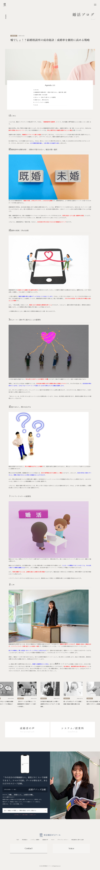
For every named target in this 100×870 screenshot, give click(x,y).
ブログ (52, 839)
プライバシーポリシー (62, 839)
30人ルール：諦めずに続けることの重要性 (45, 97)
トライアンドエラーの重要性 (42, 102)
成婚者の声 (45, 839)
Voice (71, 848)
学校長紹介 (24, 839)
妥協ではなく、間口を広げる (42, 100)
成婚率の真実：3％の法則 (41, 95)
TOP (17, 839)
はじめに (36, 90)
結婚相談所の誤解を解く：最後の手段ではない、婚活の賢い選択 (51, 92)
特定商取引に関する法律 (77, 839)
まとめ (36, 105)
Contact (28, 848)
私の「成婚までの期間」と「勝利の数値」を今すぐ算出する (20, 810)
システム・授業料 (35, 839)
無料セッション (61, 663)
